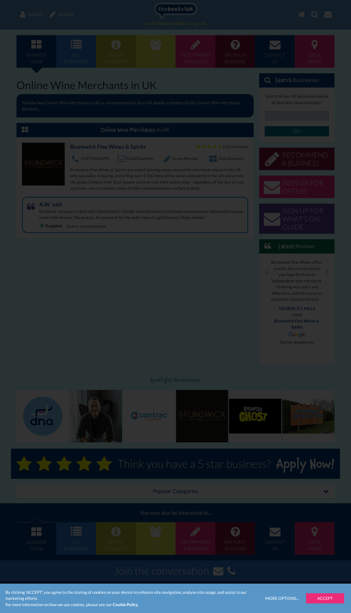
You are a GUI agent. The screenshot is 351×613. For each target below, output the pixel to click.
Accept (325, 598)
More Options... (282, 598)
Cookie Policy (125, 604)
